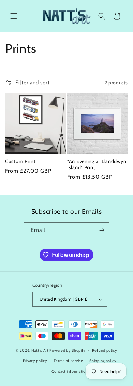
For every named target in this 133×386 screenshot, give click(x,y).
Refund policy (104, 350)
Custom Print (20, 161)
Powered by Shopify (67, 350)
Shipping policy (103, 360)
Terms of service (68, 360)
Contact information (69, 371)
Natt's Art (40, 350)
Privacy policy (35, 360)
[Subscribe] (101, 230)
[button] (13, 16)
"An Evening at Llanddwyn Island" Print (96, 164)
